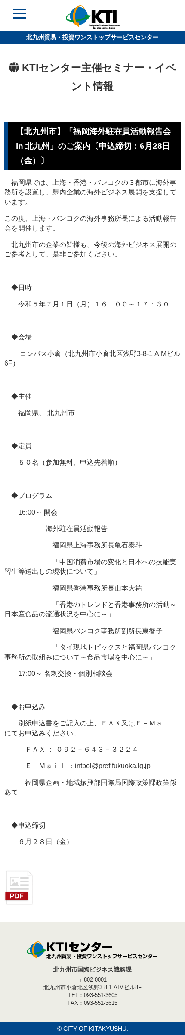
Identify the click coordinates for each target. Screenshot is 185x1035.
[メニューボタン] (19, 19)
